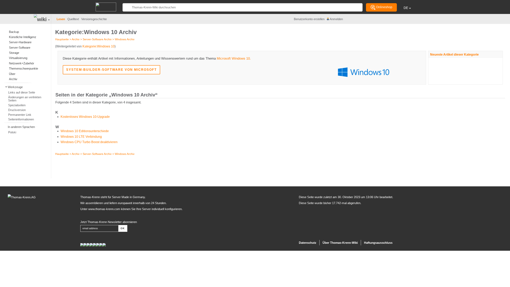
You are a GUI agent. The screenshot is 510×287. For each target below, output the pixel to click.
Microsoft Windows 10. (234, 58)
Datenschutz (307, 242)
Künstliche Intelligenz (22, 37)
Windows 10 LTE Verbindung (81, 136)
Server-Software (19, 47)
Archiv (75, 39)
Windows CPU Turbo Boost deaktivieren (89, 142)
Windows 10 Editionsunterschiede (85, 131)
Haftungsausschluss (378, 242)
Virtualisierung (18, 58)
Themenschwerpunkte (23, 68)
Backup (14, 31)
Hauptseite (62, 39)
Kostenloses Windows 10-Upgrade (85, 116)
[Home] (106, 6)
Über (12, 74)
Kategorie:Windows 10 (98, 46)
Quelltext (73, 19)
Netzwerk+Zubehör (21, 63)
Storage (14, 52)
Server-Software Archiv (97, 39)
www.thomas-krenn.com (104, 209)
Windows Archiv (124, 39)
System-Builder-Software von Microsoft (111, 69)
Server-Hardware (20, 42)
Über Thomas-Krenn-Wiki (340, 242)
